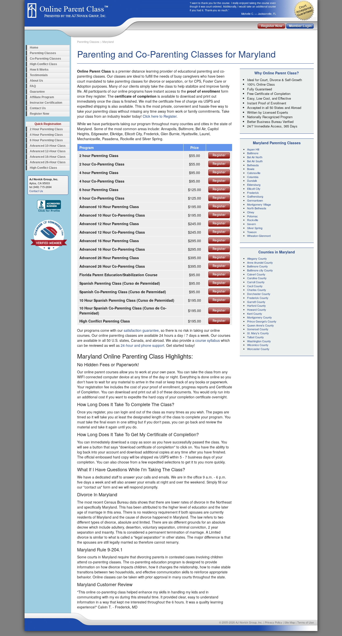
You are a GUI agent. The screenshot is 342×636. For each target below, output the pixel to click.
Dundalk (252, 181)
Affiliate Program (42, 97)
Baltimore (252, 153)
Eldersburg (253, 185)
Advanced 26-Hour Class (48, 162)
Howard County (256, 309)
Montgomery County (259, 317)
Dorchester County (258, 294)
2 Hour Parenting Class (46, 129)
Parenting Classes (43, 53)
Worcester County (258, 349)
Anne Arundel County (260, 262)
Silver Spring (254, 228)
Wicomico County (257, 345)
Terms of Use (305, 622)
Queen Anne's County (260, 325)
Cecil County (255, 286)
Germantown (255, 200)
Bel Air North (254, 157)
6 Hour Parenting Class (46, 140)
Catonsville (253, 173)
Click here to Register (160, 116)
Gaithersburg (255, 196)
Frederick (253, 193)
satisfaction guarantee (141, 330)
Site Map (289, 622)
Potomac (252, 216)
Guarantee (37, 91)
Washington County (259, 341)
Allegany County (257, 258)
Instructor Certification (46, 102)
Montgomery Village (259, 204)
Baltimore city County (260, 270)
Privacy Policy (273, 622)
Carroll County (256, 282)
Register (219, 155)
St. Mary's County (258, 333)
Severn (251, 224)
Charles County (256, 290)
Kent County (254, 313)
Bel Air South (255, 161)
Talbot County (255, 337)
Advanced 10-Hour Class (48, 145)
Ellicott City (253, 189)
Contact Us (38, 108)
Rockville (252, 220)
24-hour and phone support (142, 345)
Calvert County (256, 274)
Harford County (256, 305)
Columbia (252, 177)
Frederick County (257, 298)
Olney (250, 212)
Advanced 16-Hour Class (48, 156)
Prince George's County (261, 321)
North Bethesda (256, 208)
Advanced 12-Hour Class (48, 151)
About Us (36, 80)
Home (34, 47)
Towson (252, 232)
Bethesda (253, 165)
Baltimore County (257, 266)
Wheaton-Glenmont (259, 236)
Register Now (39, 113)
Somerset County (257, 329)
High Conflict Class (43, 64)
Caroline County (257, 278)
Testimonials (39, 75)
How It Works (39, 69)
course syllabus (207, 340)
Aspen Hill (253, 149)
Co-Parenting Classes (45, 58)
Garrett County (256, 302)
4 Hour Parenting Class (46, 134)
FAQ (33, 86)
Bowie (250, 169)
